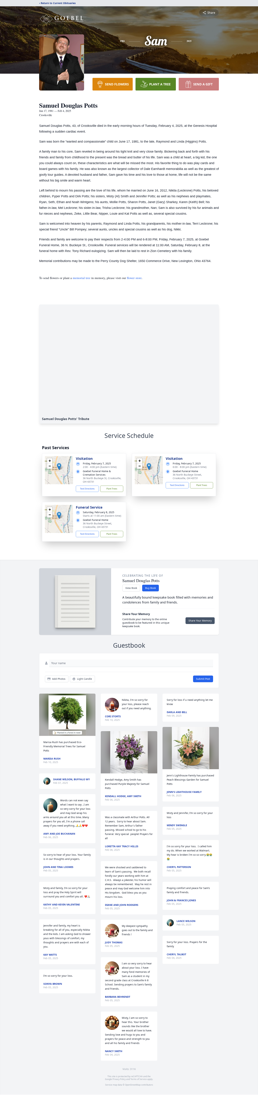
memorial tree (81, 278)
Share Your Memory (200, 620)
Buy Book (150, 588)
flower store (134, 278)
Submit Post (203, 678)
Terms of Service (138, 1079)
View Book (131, 588)
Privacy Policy (119, 1079)
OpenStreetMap (133, 1084)
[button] (59, 466)
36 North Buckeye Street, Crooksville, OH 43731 (187, 476)
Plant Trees (111, 488)
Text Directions (87, 488)
